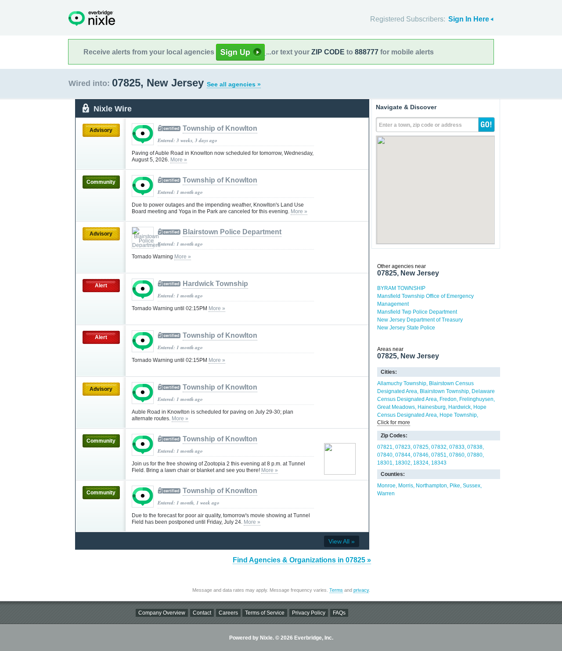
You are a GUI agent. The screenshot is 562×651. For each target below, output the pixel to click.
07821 (385, 447)
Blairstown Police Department (232, 232)
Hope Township (458, 415)
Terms (336, 590)
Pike (455, 486)
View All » (341, 541)
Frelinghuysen (476, 399)
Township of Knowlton (220, 128)
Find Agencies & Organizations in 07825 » (302, 560)
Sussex (471, 486)
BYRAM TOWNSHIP (401, 288)
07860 (457, 455)
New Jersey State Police (406, 328)
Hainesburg (432, 407)
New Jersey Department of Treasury (420, 320)
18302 (403, 463)
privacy (361, 590)
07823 (403, 447)
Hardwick (459, 407)
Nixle (91, 18)
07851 (439, 455)
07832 (439, 447)
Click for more (393, 422)
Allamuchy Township (401, 383)
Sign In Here (468, 19)
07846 (421, 455)
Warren (386, 493)
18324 (421, 463)
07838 (475, 447)
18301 (385, 463)
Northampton (431, 486)
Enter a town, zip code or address (420, 125)
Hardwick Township (215, 283)
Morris (405, 486)
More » (178, 160)
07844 (403, 455)
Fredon (448, 399)
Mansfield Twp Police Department (417, 312)
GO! (486, 124)
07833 (457, 447)
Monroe (386, 486)
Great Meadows (396, 407)
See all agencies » (234, 84)
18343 (439, 463)
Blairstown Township (444, 391)
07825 (421, 447)
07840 (385, 455)
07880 (475, 455)
